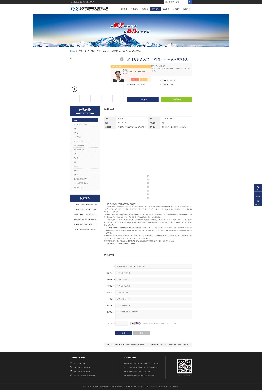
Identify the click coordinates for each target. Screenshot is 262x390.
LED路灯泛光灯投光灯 (81, 183)
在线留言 (176, 9)
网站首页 (124, 9)
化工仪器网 (144, 387)
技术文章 (166, 9)
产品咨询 (143, 99)
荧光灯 (76, 158)
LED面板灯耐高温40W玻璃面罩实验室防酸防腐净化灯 (86, 204)
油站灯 (76, 133)
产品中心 (86, 51)
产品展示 (155, 9)
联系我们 (187, 9)
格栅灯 (76, 166)
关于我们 (134, 9)
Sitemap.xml (154, 387)
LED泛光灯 (77, 137)
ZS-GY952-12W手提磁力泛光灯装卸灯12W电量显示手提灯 (175, 344)
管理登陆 (176, 387)
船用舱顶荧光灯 (79, 141)
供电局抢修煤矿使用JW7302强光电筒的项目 (86, 219)
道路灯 (93, 51)
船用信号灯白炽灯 (79, 149)
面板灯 (99, 51)
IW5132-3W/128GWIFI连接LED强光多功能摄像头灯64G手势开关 (142, 367)
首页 (80, 51)
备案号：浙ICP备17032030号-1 (122, 387)
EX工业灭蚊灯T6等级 (80, 124)
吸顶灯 (76, 175)
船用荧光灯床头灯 (79, 145)
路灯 (75, 162)
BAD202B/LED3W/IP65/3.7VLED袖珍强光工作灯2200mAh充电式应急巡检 (142, 363)
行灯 (75, 154)
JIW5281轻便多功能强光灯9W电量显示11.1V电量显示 (86, 229)
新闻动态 (145, 9)
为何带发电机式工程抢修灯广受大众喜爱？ (86, 214)
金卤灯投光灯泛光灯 (80, 179)
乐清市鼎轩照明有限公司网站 (84, 2)
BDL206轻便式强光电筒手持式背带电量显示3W (139, 375)
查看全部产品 (78, 187)
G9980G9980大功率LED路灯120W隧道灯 (137, 371)
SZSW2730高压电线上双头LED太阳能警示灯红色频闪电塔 (86, 224)
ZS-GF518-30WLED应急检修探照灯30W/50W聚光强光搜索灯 (131, 344)
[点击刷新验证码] (135, 323)
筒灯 (75, 128)
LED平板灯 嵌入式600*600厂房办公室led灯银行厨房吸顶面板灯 (86, 209)
